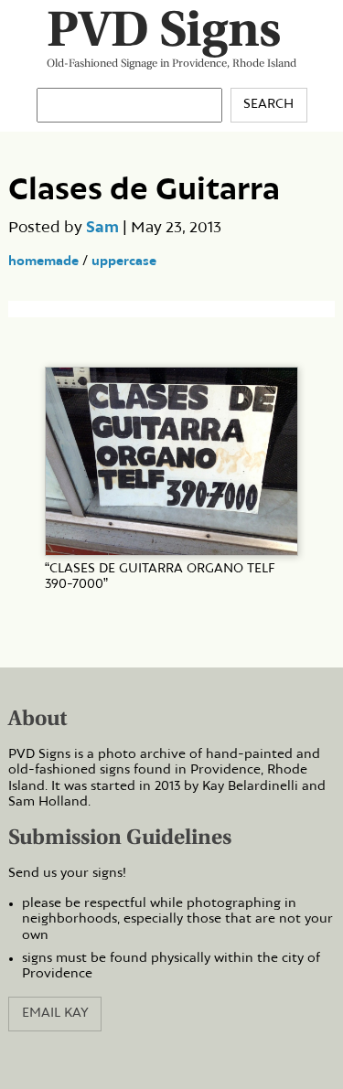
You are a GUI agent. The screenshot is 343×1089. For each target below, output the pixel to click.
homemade (43, 261)
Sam (102, 227)
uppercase (123, 261)
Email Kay (55, 1013)
